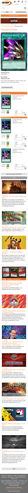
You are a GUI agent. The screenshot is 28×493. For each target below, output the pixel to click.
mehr (14, 468)
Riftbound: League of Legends (13, 482)
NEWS (14, 177)
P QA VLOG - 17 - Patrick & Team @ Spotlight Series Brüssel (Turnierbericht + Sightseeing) (12, 343)
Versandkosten (21, 475)
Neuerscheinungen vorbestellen (14, 174)
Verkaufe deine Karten (14, 15)
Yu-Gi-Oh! (7, 24)
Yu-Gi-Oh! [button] (17, 4)
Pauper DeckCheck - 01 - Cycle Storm (13, 399)
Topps (5, 483)
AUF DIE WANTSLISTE (7, 87)
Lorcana (23, 482)
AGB (15, 475)
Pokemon (15, 480)
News (7, 12)
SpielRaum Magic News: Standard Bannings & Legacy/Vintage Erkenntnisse (12, 284)
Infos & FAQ (14, 478)
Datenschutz (11, 477)
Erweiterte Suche (21, 12)
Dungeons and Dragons (13, 483)
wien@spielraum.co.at (10, 489)
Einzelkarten (14, 24)
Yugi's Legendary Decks (7, 26)
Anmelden (3, 477)
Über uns (4, 475)
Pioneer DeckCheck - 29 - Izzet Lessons (14, 227)
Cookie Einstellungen (20, 477)
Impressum (10, 475)
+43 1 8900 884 (19, 489)
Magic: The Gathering (6, 480)
